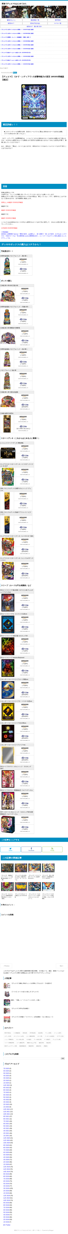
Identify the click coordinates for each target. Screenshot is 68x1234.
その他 (28, 1039)
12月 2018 (6, 1195)
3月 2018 (6, 1217)
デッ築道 (47, 1039)
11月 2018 (6, 1198)
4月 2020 (6, 1157)
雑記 (48, 1042)
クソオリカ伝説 (49, 1036)
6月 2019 (6, 1181)
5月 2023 (6, 1073)
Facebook (31, 850)
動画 (31, 1046)
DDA (25, 1033)
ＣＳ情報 (16, 1033)
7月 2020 (6, 1150)
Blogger (51, 1230)
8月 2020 (6, 1147)
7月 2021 (6, 1121)
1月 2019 (6, 1193)
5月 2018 (6, 1212)
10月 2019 (6, 1171)
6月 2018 (6, 1210)
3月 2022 (6, 1102)
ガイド (39, 1036)
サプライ (60, 1036)
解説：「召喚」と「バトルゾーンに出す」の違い (25, 1000)
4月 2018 (6, 1214)
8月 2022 (6, 1090)
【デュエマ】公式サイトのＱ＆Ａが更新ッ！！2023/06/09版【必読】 (17, 41)
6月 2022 (6, 1095)
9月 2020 (6, 1145)
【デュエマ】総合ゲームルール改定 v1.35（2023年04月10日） (16, 60)
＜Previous (6, 966)
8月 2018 (6, 1205)
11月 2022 (6, 1085)
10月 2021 (6, 1114)
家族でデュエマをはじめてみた (14, 4)
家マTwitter (6, 1225)
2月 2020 (6, 1162)
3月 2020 (6, 1159)
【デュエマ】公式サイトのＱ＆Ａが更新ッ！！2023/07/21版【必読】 (17, 29)
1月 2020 (6, 1164)
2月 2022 (6, 1104)
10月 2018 (6, 1200)
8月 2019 (6, 1176)
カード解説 (30, 1036)
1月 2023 (6, 1083)
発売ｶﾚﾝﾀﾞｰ (11, 23)
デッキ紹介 (38, 1039)
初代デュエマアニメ (11, 1046)
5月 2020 (6, 1155)
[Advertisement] (34, 165)
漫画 (38, 1046)
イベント (57, 1033)
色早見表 (58, 20)
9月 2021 (6, 1116)
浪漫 (45, 1046)
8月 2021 (6, 1119)
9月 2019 (6, 1174)
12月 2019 (6, 1166)
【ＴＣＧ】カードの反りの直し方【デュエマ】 (25, 991)
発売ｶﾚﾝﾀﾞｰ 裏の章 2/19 (34, 26)
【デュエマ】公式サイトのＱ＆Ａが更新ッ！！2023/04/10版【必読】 (17, 56)
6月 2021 (6, 1123)
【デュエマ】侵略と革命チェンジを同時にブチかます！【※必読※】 (31, 983)
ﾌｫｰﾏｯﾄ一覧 (57, 23)
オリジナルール (19, 1036)
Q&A (40, 1033)
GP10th (33, 1033)
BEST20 (8, 1033)
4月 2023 (6, 1075)
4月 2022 (6, 1099)
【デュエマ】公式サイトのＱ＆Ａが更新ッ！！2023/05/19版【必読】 (17, 45)
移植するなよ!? (31, 1042)
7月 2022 (6, 1092)
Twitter (10, 850)
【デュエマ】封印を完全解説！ (20, 1008)
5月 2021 (6, 1126)
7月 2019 (6, 1178)
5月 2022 (6, 1097)
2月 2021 (6, 1133)
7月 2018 (6, 1207)
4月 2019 (6, 1186)
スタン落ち (20, 1039)
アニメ (48, 1033)
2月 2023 (6, 1080)
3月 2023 (6, 1078)
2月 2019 (6, 1190)
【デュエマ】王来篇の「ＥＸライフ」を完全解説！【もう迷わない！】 (32, 1017)
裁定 (41, 1042)
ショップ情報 (9, 1039)
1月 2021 (6, 1135)
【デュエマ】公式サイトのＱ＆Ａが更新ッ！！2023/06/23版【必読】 (17, 33)
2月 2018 (6, 1219)
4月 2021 (6, 1128)
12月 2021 (6, 1109)
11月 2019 (6, 1169)
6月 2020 (6, 1152)
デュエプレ (56, 1039)
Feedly (52, 850)
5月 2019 (6, 1183)
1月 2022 (6, 1107)
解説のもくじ (11, 20)
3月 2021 (6, 1131)
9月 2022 (6, 1087)
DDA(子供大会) (35, 23)
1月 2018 (6, 1222)
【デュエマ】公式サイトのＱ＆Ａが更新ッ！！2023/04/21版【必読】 (17, 48)
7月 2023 (6, 1068)
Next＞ (62, 966)
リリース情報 (9, 1042)
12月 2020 (6, 1138)
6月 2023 (6, 1071)
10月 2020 (6, 1143)
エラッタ (8, 1036)
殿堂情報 (22, 1046)
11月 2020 (6, 1140)
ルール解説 (20, 1042)
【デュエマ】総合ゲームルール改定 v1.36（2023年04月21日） (16, 52)
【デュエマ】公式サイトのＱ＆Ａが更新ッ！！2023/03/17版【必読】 (17, 64)
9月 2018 (6, 1202)
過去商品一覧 (35, 20)
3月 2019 (6, 1188)
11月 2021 (6, 1111)
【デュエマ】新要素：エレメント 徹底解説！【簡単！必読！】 (16, 37)
